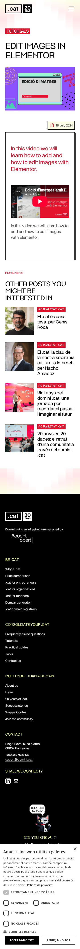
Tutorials (18, 31)
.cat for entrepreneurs (20, 582)
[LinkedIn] (8, 781)
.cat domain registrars (21, 609)
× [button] (75, 849)
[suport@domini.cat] (16, 781)
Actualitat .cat (51, 309)
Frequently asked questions (25, 634)
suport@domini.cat (19, 759)
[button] (40, 931)
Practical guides (16, 647)
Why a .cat (12, 569)
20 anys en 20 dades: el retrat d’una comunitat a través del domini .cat (55, 444)
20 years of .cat (16, 699)
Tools (9, 654)
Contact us (13, 660)
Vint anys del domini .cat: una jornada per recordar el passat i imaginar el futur (55, 403)
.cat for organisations (20, 589)
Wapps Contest (16, 712)
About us (11, 685)
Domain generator (18, 602)
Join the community (19, 719)
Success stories (16, 705)
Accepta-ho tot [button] (22, 940)
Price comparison (17, 576)
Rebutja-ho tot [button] (58, 940)
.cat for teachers (17, 596)
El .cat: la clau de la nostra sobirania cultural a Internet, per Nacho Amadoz (56, 362)
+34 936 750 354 (17, 755)
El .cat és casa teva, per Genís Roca (52, 322)
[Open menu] (71, 8)
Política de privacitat (40, 885)
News (9, 692)
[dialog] (40, 896)
